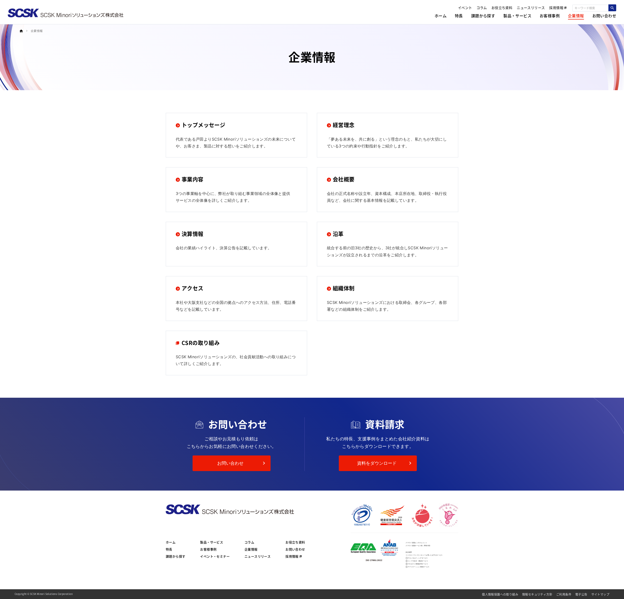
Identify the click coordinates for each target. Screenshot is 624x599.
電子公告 (581, 594)
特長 (169, 549)
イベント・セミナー (215, 556)
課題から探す (175, 556)
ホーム (171, 542)
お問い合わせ (230, 463)
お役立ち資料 (295, 542)
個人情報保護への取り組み (500, 594)
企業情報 (251, 549)
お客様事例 (208, 549)
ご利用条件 (563, 594)
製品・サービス (211, 542)
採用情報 (292, 556)
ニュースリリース (257, 556)
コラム (249, 542)
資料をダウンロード (377, 463)
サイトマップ (600, 594)
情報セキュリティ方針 (537, 594)
